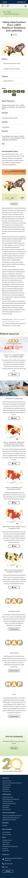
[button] (5, 91)
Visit (3, 143)
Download (5, 112)
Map (15, 463)
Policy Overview (14, 629)
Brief (15, 374)
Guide (15, 418)
